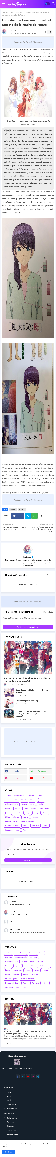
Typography (11, 1104)
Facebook (19, 516)
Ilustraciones (44, 808)
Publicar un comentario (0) (28, 627)
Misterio (16, 817)
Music (9, 1096)
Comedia (33, 800)
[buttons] (18, 1076)
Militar (7, 817)
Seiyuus (45, 825)
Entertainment (12, 1108)
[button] (47, 3)
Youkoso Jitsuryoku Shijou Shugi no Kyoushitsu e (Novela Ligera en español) (27, 679)
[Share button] (41, 516)
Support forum (12, 1134)
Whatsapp (34, 516)
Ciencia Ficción (21, 800)
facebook (17, 771)
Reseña (25, 825)
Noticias (19, 12)
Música (25, 817)
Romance (35, 825)
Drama (24, 804)
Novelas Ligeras (11, 821)
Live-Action (18, 813)
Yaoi (17, 830)
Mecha (45, 813)
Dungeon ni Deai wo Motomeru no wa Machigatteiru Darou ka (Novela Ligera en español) (32, 713)
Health (9, 1092)
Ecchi (32, 804)
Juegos (7, 813)
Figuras (17, 808)
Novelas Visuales (27, 821)
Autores (40, 795)
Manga (13, 509)
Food (9, 1100)
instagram (17, 778)
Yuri (24, 830)
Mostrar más (48, 575)
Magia (28, 813)
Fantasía (8, 808)
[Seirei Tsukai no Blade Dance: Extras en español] (9, 692)
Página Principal (8, 12)
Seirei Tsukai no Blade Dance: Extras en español (32, 691)
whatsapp (42, 771)
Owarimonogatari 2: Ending (27, 701)
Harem (33, 808)
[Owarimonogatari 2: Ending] (9, 703)
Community (11, 1122)
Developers (11, 1126)
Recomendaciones (12, 825)
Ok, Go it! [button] (9, 1152)
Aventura (8, 800)
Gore (26, 808)
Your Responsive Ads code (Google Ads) (28, 42)
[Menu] (3, 3)
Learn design (11, 1130)
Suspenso (9, 830)
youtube (42, 778)
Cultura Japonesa (11, 804)
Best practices (12, 1118)
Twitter (28, 516)
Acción (8, 795)
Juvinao (27, 557)
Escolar (40, 804)
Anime (31, 795)
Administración (20, 795)
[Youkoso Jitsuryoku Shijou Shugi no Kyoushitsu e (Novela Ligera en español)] (28, 657)
